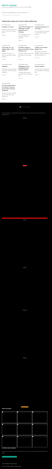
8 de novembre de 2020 (6, 64)
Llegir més (4, 59)
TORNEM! (4, 66)
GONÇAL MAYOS (39, 66)
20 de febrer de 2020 (6, 83)
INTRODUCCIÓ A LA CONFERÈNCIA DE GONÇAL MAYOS (24, 68)
